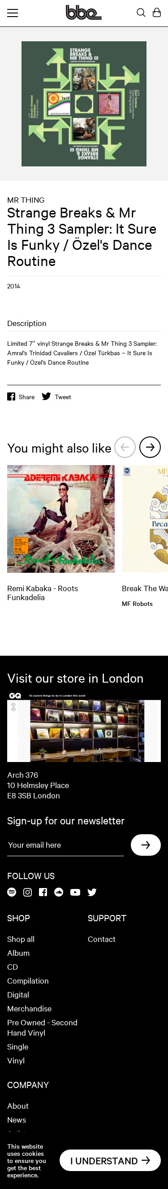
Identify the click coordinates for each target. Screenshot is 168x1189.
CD (12, 966)
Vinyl (16, 1060)
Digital (18, 994)
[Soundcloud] (58, 893)
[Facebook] (43, 892)
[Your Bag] (157, 13)
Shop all (20, 938)
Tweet (63, 396)
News (16, 1119)
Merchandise (29, 1008)
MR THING (25, 199)
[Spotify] (11, 893)
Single (17, 1046)
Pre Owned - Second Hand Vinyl (42, 1027)
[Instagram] (27, 893)
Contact (102, 938)
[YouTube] (75, 893)
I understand (104, 1160)
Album (18, 952)
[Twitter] (92, 892)
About (18, 1105)
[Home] (84, 17)
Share (26, 396)
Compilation (28, 980)
